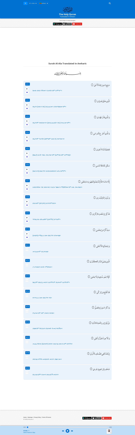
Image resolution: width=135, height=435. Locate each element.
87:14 (27, 291)
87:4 (27, 132)
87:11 (27, 245)
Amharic (43, 3)
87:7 (27, 181)
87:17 (27, 337)
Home (25, 417)
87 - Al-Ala (32, 3)
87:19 (27, 368)
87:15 (27, 306)
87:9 (27, 213)
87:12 (27, 260)
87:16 (27, 322)
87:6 (27, 164)
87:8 (27, 197)
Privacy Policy (37, 417)
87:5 (27, 148)
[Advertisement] (67, 43)
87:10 (27, 229)
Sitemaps (30, 417)
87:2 (27, 100)
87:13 (27, 276)
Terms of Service (46, 417)
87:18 (27, 353)
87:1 (27, 84)
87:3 (27, 116)
